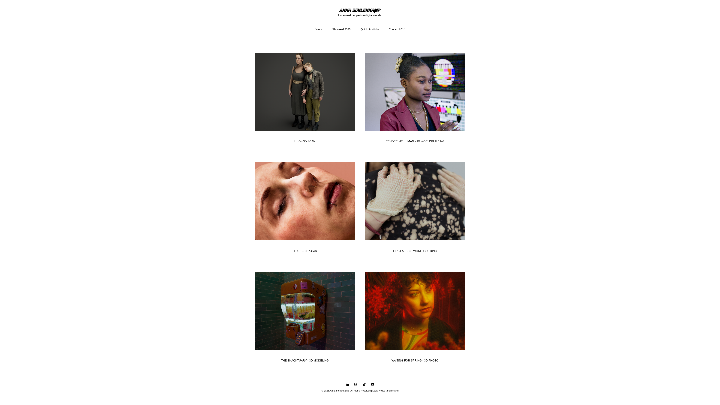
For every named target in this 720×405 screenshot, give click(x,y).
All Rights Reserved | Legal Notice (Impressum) (374, 390)
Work (319, 29)
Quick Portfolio (370, 29)
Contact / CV (396, 29)
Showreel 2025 (341, 29)
